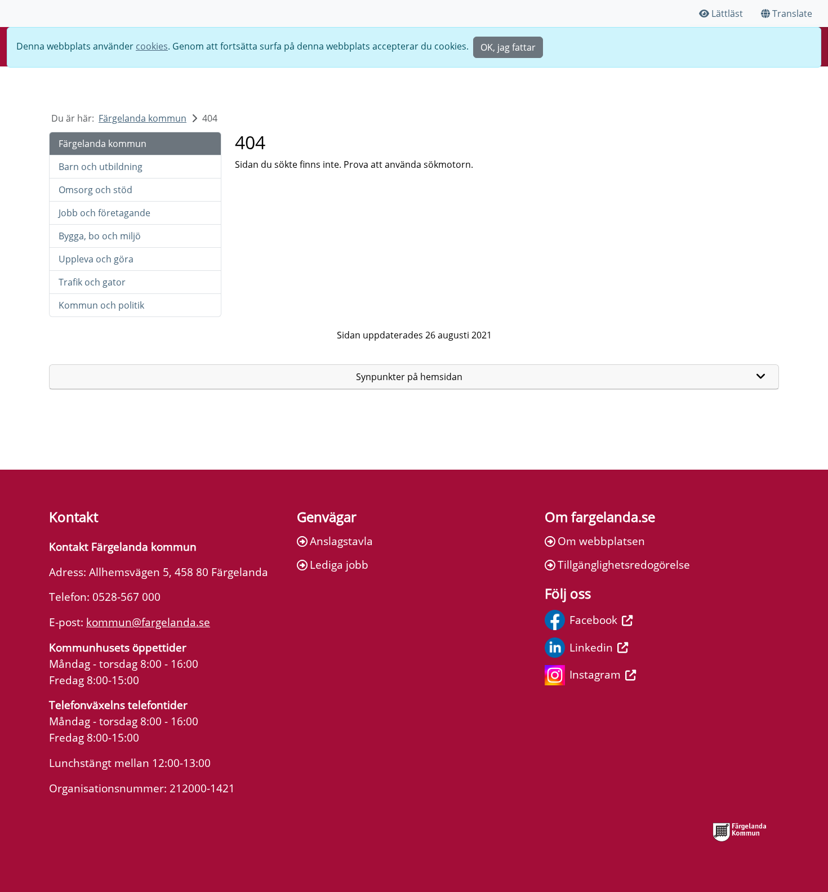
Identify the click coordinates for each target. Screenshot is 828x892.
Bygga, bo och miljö (100, 236)
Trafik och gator (92, 282)
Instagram (595, 674)
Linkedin (591, 647)
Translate (792, 13)
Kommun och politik (101, 305)
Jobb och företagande (104, 213)
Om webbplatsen (601, 540)
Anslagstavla (341, 540)
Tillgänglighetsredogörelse (624, 564)
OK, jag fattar (508, 47)
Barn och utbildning (101, 166)
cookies (152, 46)
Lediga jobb (339, 564)
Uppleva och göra (96, 259)
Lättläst (727, 13)
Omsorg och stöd (95, 190)
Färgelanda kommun (142, 118)
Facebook (593, 619)
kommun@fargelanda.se (148, 622)
